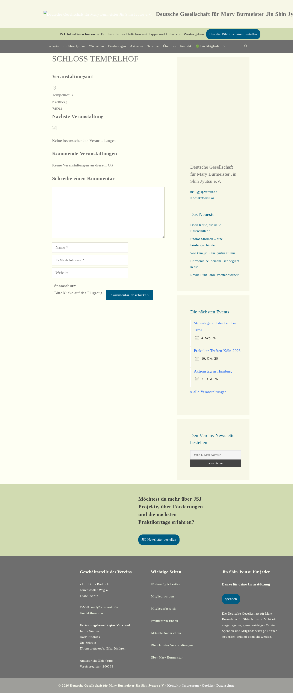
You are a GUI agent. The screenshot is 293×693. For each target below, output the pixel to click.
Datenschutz (225, 685)
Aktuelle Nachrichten (166, 633)
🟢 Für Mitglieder (208, 46)
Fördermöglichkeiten (165, 584)
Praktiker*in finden (164, 621)
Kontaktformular (202, 198)
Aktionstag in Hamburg (213, 371)
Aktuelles (136, 46)
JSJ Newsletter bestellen (159, 539)
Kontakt (185, 46)
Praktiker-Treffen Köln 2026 (217, 351)
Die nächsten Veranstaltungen (172, 645)
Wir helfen (96, 46)
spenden (231, 599)
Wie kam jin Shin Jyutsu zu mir (212, 253)
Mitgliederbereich (163, 608)
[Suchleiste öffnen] (245, 46)
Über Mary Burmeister (167, 657)
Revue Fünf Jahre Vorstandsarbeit (214, 275)
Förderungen (117, 46)
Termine (153, 46)
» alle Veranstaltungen (208, 392)
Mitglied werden (162, 596)
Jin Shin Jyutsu (74, 46)
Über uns (169, 46)
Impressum (190, 685)
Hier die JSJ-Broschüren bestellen (218, 34)
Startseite (52, 46)
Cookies (208, 685)
